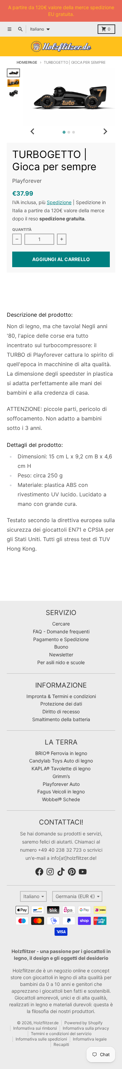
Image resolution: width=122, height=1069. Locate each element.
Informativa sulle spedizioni (41, 1039)
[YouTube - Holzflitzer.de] (83, 872)
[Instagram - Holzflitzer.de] (50, 872)
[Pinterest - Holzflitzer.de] (72, 872)
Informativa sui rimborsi (35, 1028)
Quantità (22, 229)
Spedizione (59, 202)
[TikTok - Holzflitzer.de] (61, 872)
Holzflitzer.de (46, 1022)
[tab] (64, 132)
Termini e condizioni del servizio (61, 1033)
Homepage (27, 62)
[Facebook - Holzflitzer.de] (39, 872)
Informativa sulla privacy (86, 1028)
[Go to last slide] (33, 131)
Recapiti (61, 1044)
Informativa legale (90, 1039)
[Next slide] (105, 131)
